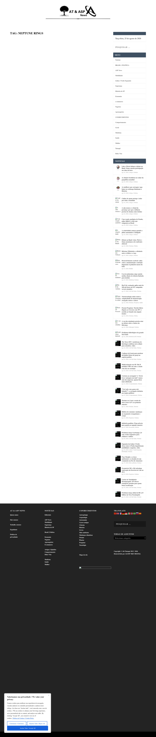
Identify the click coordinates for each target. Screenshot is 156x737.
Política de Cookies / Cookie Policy (23, 718)
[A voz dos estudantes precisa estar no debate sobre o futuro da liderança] (118, 322)
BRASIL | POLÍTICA (122, 65)
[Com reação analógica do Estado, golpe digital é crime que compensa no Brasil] (118, 220)
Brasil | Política (45, 21)
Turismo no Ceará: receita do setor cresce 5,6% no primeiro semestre (131, 402)
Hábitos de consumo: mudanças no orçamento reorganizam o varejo (132, 414)
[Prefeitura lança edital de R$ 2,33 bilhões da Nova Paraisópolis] (118, 494)
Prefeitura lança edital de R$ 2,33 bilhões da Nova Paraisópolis (132, 494)
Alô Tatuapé (23, 735)
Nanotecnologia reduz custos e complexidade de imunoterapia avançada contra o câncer (132, 298)
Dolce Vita (123, 21)
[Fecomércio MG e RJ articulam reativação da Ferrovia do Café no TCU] (118, 469)
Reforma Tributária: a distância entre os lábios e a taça (132, 252)
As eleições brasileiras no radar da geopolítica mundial (132, 179)
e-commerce (119, 101)
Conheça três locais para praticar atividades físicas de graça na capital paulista (132, 355)
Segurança (118, 86)
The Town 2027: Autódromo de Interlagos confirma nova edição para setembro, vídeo (132, 344)
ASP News (30, 21)
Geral (117, 127)
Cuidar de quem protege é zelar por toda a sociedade (132, 199)
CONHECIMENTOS (122, 117)
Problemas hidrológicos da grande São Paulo (133, 333)
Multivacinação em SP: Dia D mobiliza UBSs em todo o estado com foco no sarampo (132, 366)
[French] (120, 513)
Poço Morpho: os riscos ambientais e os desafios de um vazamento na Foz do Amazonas (132, 459)
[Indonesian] (126, 513)
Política (136, 246)
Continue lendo (22, 130)
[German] (123, 513)
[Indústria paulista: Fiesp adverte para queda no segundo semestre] (118, 424)
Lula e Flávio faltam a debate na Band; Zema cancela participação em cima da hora (132, 168)
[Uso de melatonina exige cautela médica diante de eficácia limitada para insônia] (118, 275)
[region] (27, 713)
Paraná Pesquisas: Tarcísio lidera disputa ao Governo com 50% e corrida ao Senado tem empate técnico (132, 311)
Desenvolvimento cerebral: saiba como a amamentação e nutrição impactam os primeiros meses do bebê (132, 264)
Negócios (118, 107)
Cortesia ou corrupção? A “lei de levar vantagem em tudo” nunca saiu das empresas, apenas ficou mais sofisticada (132, 379)
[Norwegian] (131, 513)
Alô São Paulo (132, 291)
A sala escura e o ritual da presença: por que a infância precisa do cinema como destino (132, 210)
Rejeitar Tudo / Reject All (37, 724)
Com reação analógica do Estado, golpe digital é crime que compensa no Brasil (132, 221)
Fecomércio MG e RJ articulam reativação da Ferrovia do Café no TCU (132, 470)
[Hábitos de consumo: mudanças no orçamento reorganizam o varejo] (118, 413)
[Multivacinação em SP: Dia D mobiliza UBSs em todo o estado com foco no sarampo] (118, 366)
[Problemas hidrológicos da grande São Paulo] (118, 334)
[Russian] (137, 513)
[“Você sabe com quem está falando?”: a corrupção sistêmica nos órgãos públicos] (118, 390)
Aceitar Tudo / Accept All (27, 728)
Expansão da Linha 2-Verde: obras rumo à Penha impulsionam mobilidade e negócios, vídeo (133, 446)
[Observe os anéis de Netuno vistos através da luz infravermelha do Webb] (60, 66)
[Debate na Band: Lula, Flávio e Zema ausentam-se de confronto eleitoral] (118, 241)
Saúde (113, 21)
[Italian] (129, 513)
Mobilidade (119, 75)
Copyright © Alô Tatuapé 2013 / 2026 (126, 551)
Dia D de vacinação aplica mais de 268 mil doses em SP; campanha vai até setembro (133, 287)
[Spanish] (140, 513)
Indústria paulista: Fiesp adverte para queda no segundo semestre (132, 424)
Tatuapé (134, 21)
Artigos (131, 172)
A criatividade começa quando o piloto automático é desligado (132, 231)
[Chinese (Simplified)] (115, 513)
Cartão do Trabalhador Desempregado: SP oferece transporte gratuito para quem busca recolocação (131, 482)
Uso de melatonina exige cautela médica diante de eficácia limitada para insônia (133, 276)
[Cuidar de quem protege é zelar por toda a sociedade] (118, 200)
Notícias (19, 21)
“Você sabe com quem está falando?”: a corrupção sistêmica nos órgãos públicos (132, 391)
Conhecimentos (91, 21)
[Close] (48, 695)
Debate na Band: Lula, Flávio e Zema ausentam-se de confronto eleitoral (132, 242)
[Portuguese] (134, 513)
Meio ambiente (133, 463)
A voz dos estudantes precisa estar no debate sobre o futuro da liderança (132, 323)
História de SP (120, 91)
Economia (59, 21)
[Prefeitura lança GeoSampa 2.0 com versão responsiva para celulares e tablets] (118, 434)
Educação (131, 327)
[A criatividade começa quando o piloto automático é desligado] (118, 232)
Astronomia (15, 108)
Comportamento (75, 21)
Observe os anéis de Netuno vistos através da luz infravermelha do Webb (56, 102)
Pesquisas (136, 302)
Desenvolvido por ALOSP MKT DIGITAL (127, 554)
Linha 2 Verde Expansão (123, 81)
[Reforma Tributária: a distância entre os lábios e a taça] (118, 252)
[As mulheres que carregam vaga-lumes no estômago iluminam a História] (118, 188)
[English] (118, 513)
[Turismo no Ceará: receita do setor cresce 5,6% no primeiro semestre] (118, 402)
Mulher (117, 143)
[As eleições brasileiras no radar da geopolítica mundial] (118, 179)
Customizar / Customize (16, 724)
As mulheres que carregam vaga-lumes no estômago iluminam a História (132, 189)
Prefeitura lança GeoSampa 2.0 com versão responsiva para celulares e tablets (132, 435)
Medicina (104, 21)
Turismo (136, 406)
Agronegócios (119, 112)
